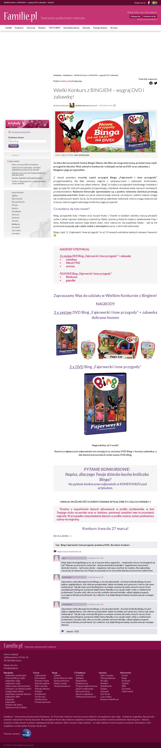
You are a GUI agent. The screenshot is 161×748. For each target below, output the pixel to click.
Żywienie (15, 218)
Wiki (124, 686)
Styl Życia (105, 694)
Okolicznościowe (62, 686)
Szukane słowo (16, 137)
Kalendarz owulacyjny (15, 675)
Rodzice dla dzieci (13, 704)
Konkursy (19, 28)
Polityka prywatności (86, 696)
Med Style (16, 233)
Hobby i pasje (60, 683)
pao (63, 558)
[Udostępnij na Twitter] (155, 83)
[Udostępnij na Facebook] (151, 83)
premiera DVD (101, 545)
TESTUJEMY (54, 28)
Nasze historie (18, 192)
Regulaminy (81, 680)
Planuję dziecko (100, 28)
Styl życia (31, 28)
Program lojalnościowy (86, 686)
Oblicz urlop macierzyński (17, 686)
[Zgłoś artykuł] (114, 105)
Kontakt (80, 675)
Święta (103, 688)
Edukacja (9, 699)
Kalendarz (10, 702)
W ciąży (114, 28)
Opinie (57, 675)
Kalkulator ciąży (13, 683)
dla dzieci (115, 545)
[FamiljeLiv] (154, 2)
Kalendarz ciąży (12, 680)
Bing (63, 545)
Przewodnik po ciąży (15, 678)
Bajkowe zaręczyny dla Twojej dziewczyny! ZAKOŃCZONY (29, 174)
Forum (125, 675)
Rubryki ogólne (42, 683)
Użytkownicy (41, 699)
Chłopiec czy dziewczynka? (18, 688)
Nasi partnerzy (83, 691)
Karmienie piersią (71, 28)
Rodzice (42, 28)
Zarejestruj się (149, 16)
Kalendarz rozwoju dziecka (18, 694)
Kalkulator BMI (12, 696)
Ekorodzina (40, 678)
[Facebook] (149, 3)
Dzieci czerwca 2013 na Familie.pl (25, 164)
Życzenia (126, 688)
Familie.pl (64, 81)
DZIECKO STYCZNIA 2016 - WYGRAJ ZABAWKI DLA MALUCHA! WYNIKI (26, 169)
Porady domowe (43, 702)
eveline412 (66, 577)
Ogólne (15, 196)
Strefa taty (40, 696)
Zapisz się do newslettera (147, 19)
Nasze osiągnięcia (84, 694)
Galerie (125, 683)
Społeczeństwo (61, 680)
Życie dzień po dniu (63, 678)
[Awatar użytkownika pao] (56, 558)
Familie (8, 28)
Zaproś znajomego (84, 688)
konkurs (125, 545)
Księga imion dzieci (14, 691)
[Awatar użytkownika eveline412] (56, 577)
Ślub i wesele (17, 199)
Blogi (124, 678)
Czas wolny (16, 230)
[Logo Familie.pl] (21, 17)
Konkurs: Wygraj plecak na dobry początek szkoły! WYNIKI (29, 182)
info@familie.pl (11, 668)
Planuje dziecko (18, 202)
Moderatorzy (82, 683)
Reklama (80, 678)
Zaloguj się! (135, 16)
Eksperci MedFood (109, 699)
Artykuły (15, 155)
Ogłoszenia (40, 675)
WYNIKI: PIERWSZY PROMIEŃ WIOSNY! (27, 178)
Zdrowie (86, 28)
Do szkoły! (16, 227)
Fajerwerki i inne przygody (80, 545)
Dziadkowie (16, 211)
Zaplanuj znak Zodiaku (16, 707)
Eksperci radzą (42, 680)
